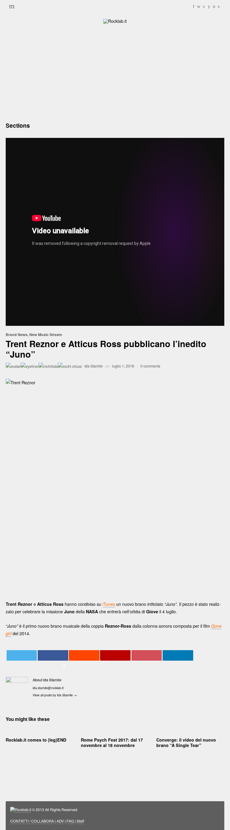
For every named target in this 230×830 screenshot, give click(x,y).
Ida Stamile (93, 366)
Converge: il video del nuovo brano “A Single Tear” (186, 742)
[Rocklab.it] (115, 21)
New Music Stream (45, 334)
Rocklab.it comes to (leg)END (36, 740)
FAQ (70, 821)
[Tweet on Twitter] (22, 655)
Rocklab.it (23, 809)
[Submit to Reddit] (84, 655)
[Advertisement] (115, 72)
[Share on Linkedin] (178, 655)
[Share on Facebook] (53, 655)
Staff (80, 821)
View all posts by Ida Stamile (55, 695)
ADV (60, 821)
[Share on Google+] (115, 655)
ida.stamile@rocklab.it (48, 688)
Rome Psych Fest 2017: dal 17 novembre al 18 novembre (112, 742)
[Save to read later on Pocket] (146, 655)
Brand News (17, 334)
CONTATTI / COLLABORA (32, 821)
